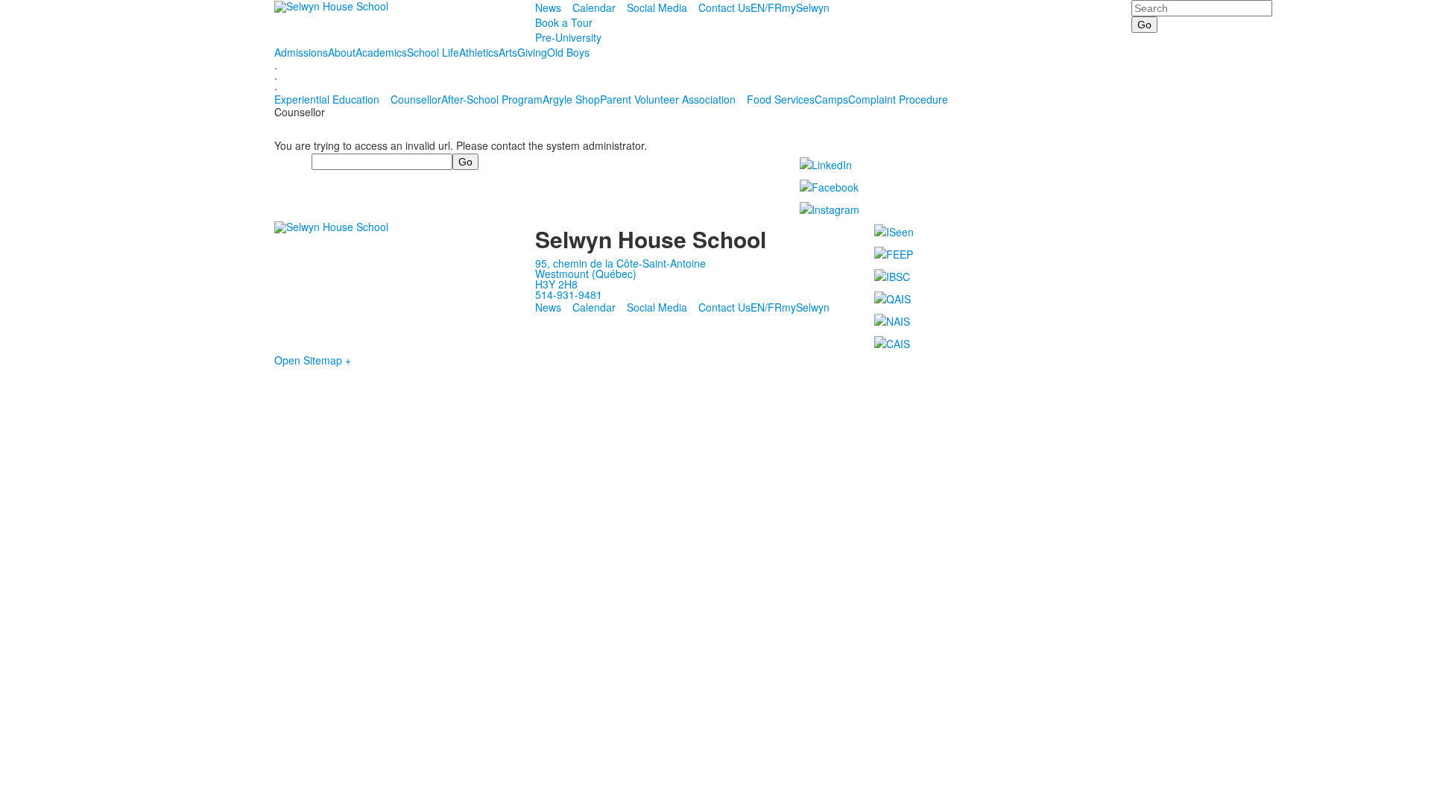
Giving (532, 52)
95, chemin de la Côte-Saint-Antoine (620, 263)
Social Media (657, 7)
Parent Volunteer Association (668, 99)
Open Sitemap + (312, 360)
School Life (433, 52)
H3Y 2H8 (556, 284)
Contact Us (724, 7)
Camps (831, 99)
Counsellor (416, 99)
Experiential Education (326, 99)
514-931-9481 (568, 294)
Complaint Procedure (898, 99)
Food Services (781, 99)
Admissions (301, 52)
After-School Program (492, 99)
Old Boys (568, 52)
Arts (508, 52)
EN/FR (766, 7)
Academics (381, 52)
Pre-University (568, 37)
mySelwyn (806, 7)
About (342, 52)
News (548, 7)
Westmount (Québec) (585, 273)
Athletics (479, 52)
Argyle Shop (571, 99)
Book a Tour (564, 22)
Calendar (594, 7)
